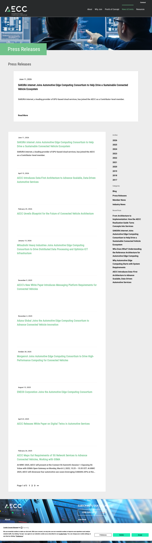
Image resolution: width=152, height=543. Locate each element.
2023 (115, 153)
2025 (115, 144)
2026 (115, 140)
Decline (121, 535)
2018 (115, 175)
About (7, 519)
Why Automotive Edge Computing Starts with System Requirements (126, 264)
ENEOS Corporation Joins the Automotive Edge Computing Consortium (54, 392)
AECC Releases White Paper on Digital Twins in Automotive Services (53, 423)
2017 (115, 180)
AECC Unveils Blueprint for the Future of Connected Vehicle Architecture (55, 213)
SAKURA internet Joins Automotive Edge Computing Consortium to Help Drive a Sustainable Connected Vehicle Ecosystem (127, 237)
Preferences (103, 535)
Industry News (119, 204)
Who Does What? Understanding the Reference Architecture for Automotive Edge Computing (127, 252)
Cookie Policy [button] (63, 534)
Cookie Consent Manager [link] (10, 527)
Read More (23, 115)
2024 (115, 149)
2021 (115, 162)
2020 (115, 166)
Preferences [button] (19, 536)
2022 (115, 158)
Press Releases (120, 195)
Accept (140, 535)
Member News (119, 200)
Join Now (82, 519)
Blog (115, 191)
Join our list (88, 512)
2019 (115, 171)
